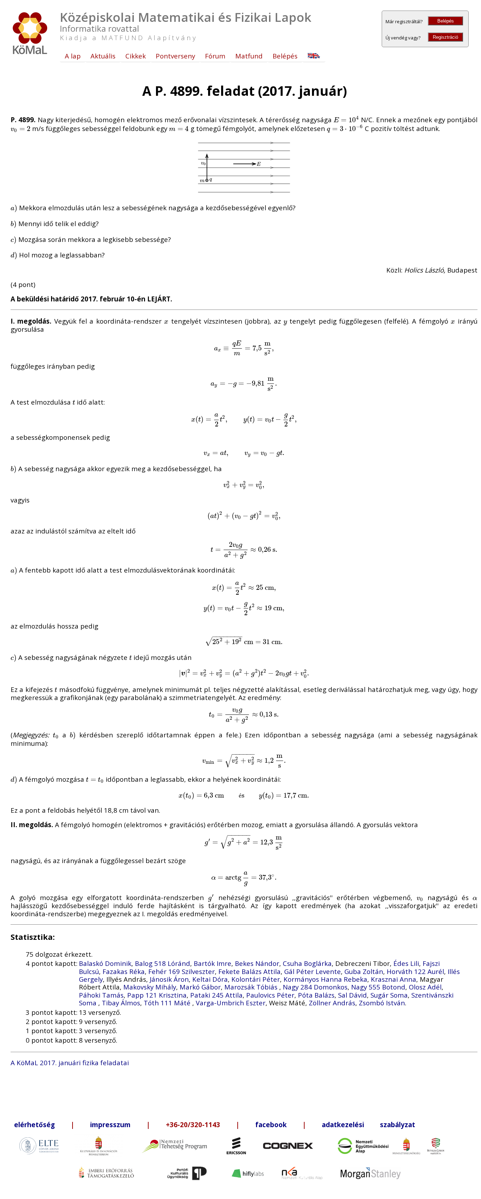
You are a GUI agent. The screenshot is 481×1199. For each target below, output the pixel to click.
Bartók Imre (212, 963)
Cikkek (135, 55)
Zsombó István (382, 1002)
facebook (271, 1124)
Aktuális (102, 55)
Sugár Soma (389, 995)
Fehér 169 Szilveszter (181, 971)
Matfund (249, 55)
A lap (73, 55)
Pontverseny (175, 55)
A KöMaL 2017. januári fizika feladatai (70, 1062)
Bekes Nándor (257, 963)
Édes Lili (406, 963)
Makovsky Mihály (149, 986)
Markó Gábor (200, 986)
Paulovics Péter (270, 995)
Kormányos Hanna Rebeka (325, 979)
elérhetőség (34, 1124)
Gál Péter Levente (312, 971)
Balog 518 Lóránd (162, 963)
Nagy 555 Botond (378, 986)
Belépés (445, 21)
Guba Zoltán (363, 971)
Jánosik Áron (169, 979)
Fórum (215, 55)
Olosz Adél (425, 986)
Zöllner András (332, 1002)
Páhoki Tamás (101, 995)
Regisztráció (445, 37)
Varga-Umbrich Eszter (231, 1002)
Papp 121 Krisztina (157, 995)
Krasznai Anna (393, 979)
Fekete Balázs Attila (249, 971)
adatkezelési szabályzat (368, 1124)
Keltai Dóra (210, 979)
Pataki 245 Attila (216, 995)
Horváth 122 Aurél (415, 971)
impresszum (110, 1124)
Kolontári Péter (255, 979)
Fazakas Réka (123, 971)
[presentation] (346, 119)
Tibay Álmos (121, 1002)
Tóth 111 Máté (168, 1002)
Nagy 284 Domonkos (315, 986)
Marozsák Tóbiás (251, 986)
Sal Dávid (352, 995)
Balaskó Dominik (105, 963)
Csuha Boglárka (307, 963)
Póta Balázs (316, 995)
